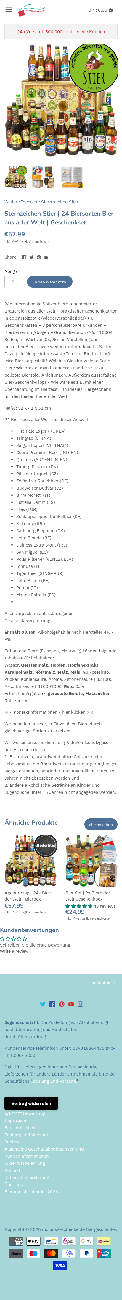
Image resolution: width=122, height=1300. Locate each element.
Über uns (13, 1184)
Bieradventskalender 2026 (31, 1191)
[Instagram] (80, 1004)
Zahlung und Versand (54, 1081)
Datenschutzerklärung (26, 1177)
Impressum (16, 1120)
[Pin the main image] (39, 256)
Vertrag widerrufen (31, 1103)
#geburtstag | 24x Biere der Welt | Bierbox (28, 896)
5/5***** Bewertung (24, 1113)
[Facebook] (52, 1004)
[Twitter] (43, 1004)
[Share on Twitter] (31, 256)
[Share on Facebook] (24, 256)
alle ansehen (101, 824)
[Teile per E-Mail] (46, 256)
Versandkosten (39, 242)
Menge (10, 271)
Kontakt (12, 1170)
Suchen (12, 1142)
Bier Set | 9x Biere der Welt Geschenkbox (87, 896)
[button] (79, 906)
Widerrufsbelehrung (24, 1163)
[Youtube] (71, 1004)
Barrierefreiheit (20, 1127)
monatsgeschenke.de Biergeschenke (79, 1229)
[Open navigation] (8, 9)
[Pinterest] (62, 1004)
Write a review (14, 951)
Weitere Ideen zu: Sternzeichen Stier (41, 202)
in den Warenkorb (49, 282)
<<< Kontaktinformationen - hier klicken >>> (49, 712)
